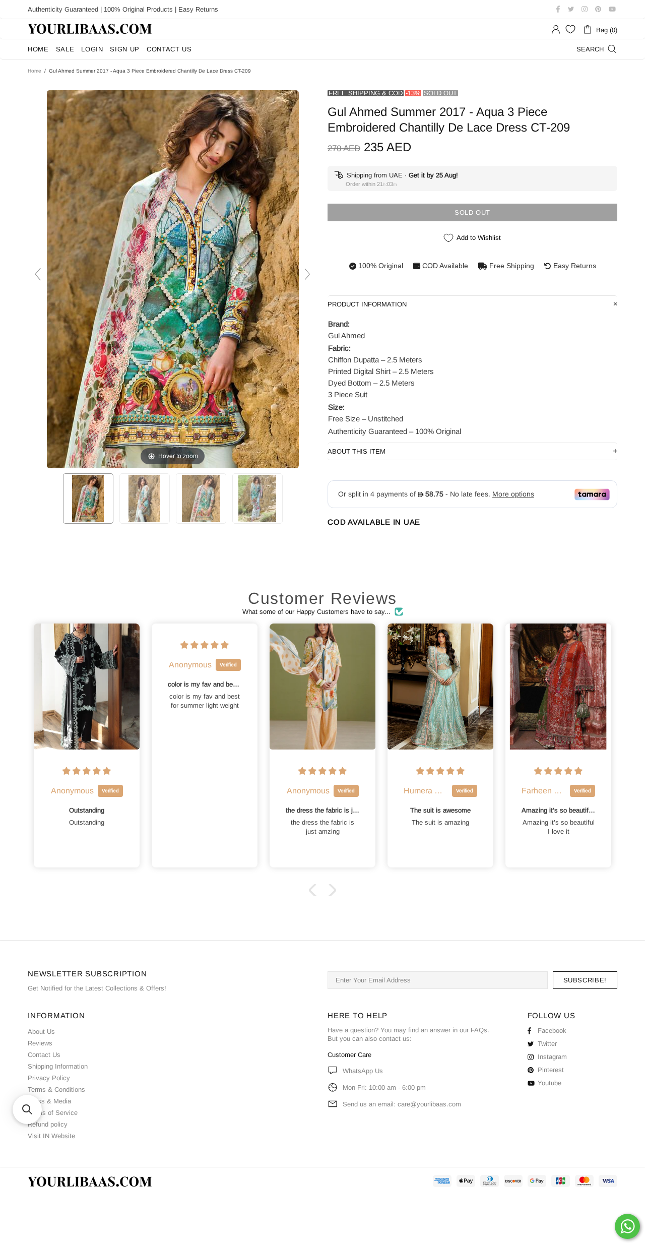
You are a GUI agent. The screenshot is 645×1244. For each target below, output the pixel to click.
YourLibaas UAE (91, 29)
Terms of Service (53, 1112)
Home (34, 71)
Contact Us (44, 1055)
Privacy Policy (49, 1078)
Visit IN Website (51, 1136)
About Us (41, 1031)
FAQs (479, 1030)
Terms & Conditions (56, 1089)
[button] (315, 890)
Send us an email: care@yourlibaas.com (402, 1104)
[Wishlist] (570, 29)
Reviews (40, 1043)
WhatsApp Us (363, 1071)
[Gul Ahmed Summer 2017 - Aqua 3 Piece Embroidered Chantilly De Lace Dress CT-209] (88, 498)
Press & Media (49, 1101)
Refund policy (48, 1124)
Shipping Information (58, 1066)
